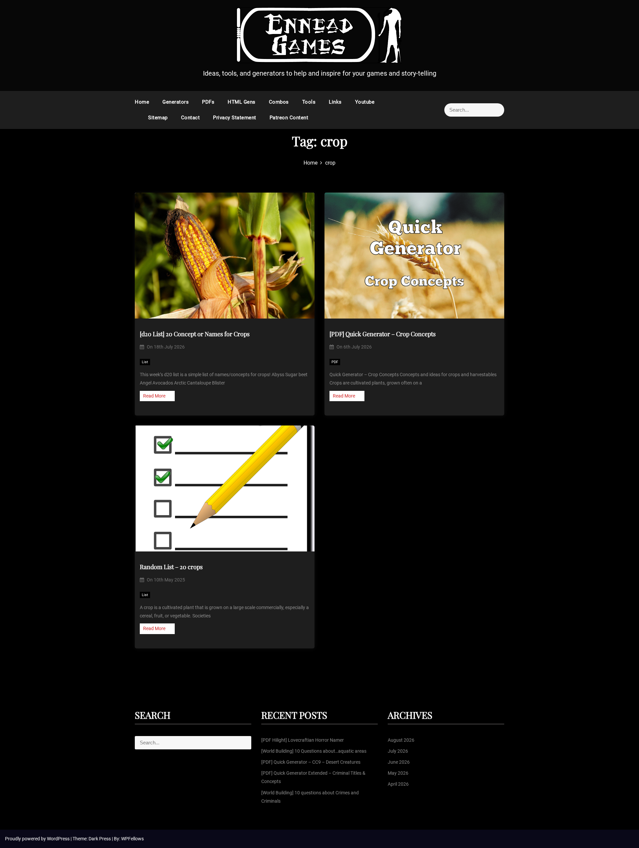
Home (142, 102)
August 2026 (401, 740)
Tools (309, 102)
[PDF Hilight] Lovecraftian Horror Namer (302, 740)
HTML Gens (242, 102)
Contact (190, 118)
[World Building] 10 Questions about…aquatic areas (313, 751)
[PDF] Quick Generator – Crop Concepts (382, 334)
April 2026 (398, 784)
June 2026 (399, 762)
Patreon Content (289, 118)
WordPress (59, 838)
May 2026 (398, 773)
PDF (334, 362)
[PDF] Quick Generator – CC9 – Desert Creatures (310, 762)
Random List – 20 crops (171, 567)
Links (335, 102)
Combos (279, 102)
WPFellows (132, 838)
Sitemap (158, 118)
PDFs (208, 102)
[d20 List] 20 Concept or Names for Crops (195, 334)
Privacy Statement (234, 118)
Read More (154, 396)
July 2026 (398, 751)
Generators (175, 102)
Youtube (365, 102)
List (145, 362)
